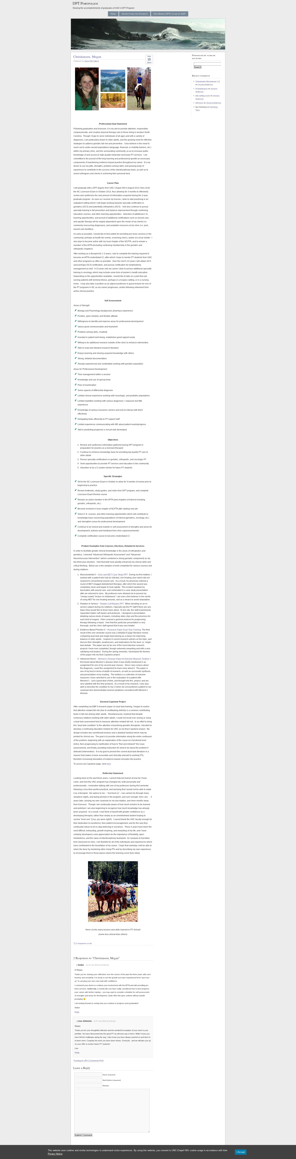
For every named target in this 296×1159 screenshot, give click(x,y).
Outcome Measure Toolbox (136, 659)
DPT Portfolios (85, 3)
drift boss (199, 103)
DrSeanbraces (201, 89)
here (109, 764)
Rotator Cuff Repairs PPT (112, 604)
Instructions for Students (135, 14)
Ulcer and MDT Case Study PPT (112, 574)
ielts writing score (202, 96)
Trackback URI (80, 1061)
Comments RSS (96, 1061)
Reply (77, 1012)
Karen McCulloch (92, 61)
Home (113, 14)
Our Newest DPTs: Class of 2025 (170, 14)
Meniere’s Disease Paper (110, 659)
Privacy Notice (55, 1153)
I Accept (241, 1152)
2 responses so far (84, 943)
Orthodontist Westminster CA (207, 81)
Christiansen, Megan (87, 56)
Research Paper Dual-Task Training (124, 630)
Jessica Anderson (205, 85)
